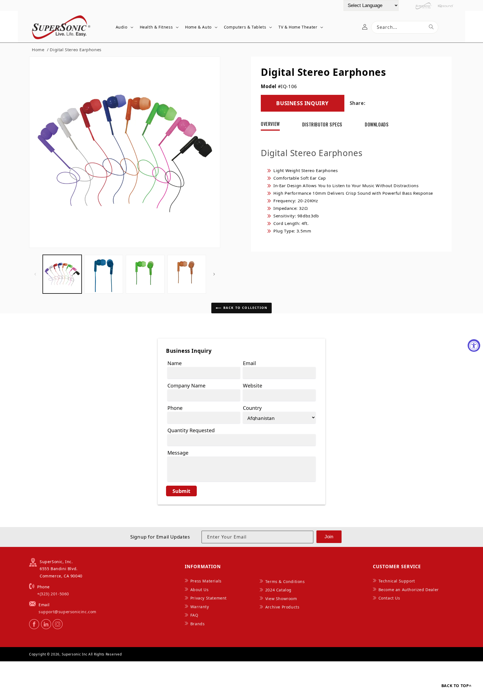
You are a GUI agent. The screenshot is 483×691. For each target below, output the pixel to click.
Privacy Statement (208, 598)
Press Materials (206, 581)
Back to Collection (245, 307)
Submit (181, 491)
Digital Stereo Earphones (75, 49)
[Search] (431, 27)
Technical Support (396, 581)
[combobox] (404, 27)
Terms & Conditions (285, 581)
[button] (124, 27)
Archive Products (282, 607)
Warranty (199, 606)
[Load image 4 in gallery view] (186, 274)
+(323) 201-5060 (53, 593)
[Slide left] (35, 274)
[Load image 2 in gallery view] (103, 274)
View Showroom (281, 598)
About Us (199, 589)
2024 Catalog (278, 590)
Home (38, 49)
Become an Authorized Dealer (408, 589)
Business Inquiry (302, 103)
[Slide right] (214, 274)
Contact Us (389, 598)
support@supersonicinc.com (67, 611)
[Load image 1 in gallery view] (62, 274)
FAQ (194, 615)
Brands (197, 623)
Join (329, 536)
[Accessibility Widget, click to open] (474, 345)
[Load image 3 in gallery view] (145, 274)
